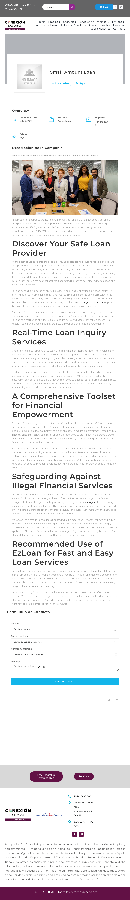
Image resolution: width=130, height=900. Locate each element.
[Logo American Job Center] (49, 814)
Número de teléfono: (21, 649)
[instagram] (121, 7)
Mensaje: (15, 661)
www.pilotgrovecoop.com (89, 302)
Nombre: (15, 623)
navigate (91, 502)
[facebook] (115, 7)
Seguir (83, 83)
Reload (43, 667)
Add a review (62, 83)
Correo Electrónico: (21, 636)
